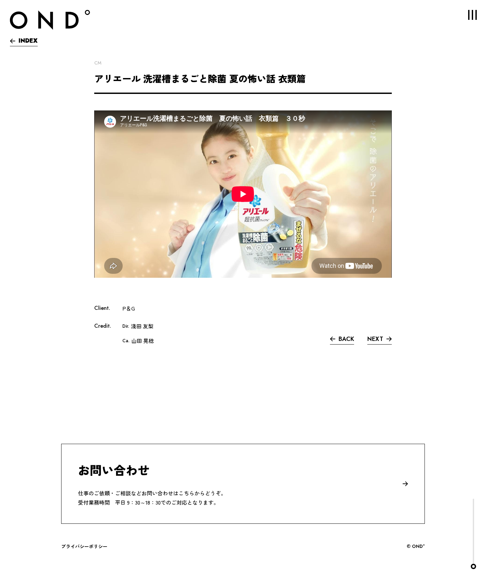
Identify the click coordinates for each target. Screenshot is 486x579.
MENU (472, 15)
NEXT (375, 339)
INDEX (28, 40)
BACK (346, 339)
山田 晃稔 (142, 341)
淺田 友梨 (142, 326)
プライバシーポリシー (84, 546)
